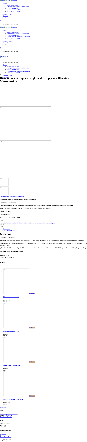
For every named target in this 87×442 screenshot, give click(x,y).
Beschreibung (7, 229)
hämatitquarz (51, 223)
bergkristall (39, 223)
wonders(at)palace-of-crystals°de (9, 414)
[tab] (45, 229)
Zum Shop (3, 407)
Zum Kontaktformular (6, 417)
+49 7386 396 (8, 415)
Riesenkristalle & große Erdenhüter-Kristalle (12, 196)
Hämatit (45, 223)
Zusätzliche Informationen (10, 230)
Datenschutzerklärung (6, 437)
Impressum (3, 434)
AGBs (1, 435)
